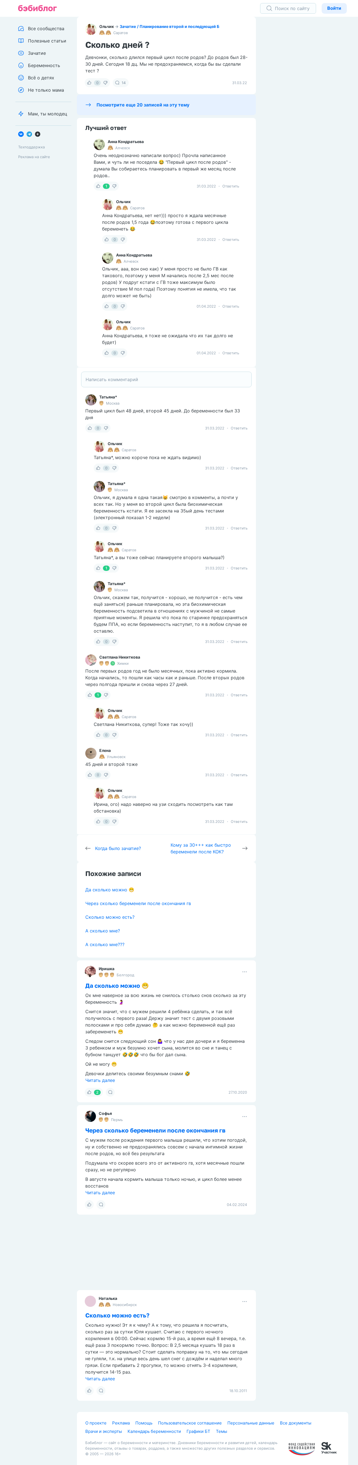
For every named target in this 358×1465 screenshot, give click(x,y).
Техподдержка (31, 147)
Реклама (121, 1423)
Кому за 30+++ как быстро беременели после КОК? (201, 848)
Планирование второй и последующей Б (179, 26)
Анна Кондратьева (126, 141)
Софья (105, 1113)
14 (124, 82)
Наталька (108, 1298)
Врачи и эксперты (103, 1431)
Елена (105, 750)
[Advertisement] (306, 103)
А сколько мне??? (104, 944)
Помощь (143, 1423)
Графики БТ (198, 1431)
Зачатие (128, 26)
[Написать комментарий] (166, 379)
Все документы (295, 1423)
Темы (221, 1431)
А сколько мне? (102, 931)
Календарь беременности (154, 1431)
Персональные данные (250, 1423)
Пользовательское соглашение (190, 1423)
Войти (334, 8)
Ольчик (106, 26)
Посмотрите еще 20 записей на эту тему (142, 105)
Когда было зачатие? (118, 848)
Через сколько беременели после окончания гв (138, 903)
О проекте (96, 1423)
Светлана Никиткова (119, 657)
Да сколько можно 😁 (109, 889)
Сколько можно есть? (110, 917)
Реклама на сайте (34, 157)
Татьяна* (108, 397)
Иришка (106, 968)
